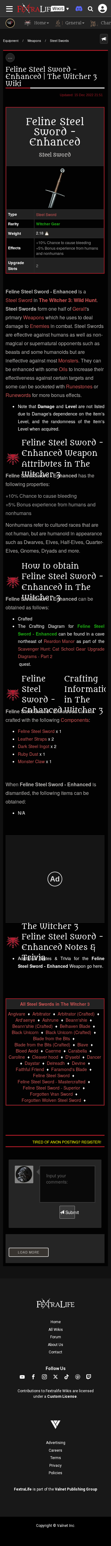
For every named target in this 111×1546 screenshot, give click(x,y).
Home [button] (39, 23)
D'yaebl (72, 1057)
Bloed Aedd (27, 1051)
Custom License (62, 1396)
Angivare (16, 1014)
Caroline (17, 1057)
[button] (60, 8)
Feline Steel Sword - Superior (51, 1088)
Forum (55, 1337)
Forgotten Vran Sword (51, 1094)
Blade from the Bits (51, 1038)
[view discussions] (104, 39)
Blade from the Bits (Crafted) (42, 1044)
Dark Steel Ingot (33, 746)
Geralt (79, 308)
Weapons (34, 41)
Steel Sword (46, 214)
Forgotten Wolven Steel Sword (51, 1100)
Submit (69, 1212)
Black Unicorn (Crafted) (68, 1032)
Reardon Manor (59, 641)
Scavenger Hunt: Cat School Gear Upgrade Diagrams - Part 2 (61, 653)
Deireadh (56, 1063)
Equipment (10, 41)
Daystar (32, 1063)
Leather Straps (32, 739)
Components (75, 719)
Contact (55, 1352)
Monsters (68, 360)
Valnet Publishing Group (76, 1489)
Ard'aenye (25, 1020)
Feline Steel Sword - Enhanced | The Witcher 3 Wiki (51, 77)
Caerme (53, 1051)
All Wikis (55, 1329)
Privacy (55, 1465)
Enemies (39, 325)
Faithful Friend (30, 1069)
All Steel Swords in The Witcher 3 (55, 1004)
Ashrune (50, 1020)
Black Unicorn (25, 1032)
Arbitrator (41, 1014)
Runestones (79, 386)
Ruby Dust (28, 754)
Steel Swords (59, 41)
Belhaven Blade (75, 1026)
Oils (63, 369)
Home (56, 1322)
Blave (82, 1044)
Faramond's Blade (69, 1069)
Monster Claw (31, 761)
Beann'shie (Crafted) (32, 1026)
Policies (55, 1473)
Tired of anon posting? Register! (66, 1141)
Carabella (77, 1051)
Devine (78, 1063)
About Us (55, 1345)
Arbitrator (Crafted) (76, 1014)
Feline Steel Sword (36, 731)
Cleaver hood (45, 1057)
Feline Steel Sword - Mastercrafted (51, 1081)
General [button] (72, 23)
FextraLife (23, 1489)
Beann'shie (76, 1020)
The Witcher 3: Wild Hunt (68, 300)
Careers (55, 1450)
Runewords (18, 395)
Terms (55, 1458)
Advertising (55, 1443)
